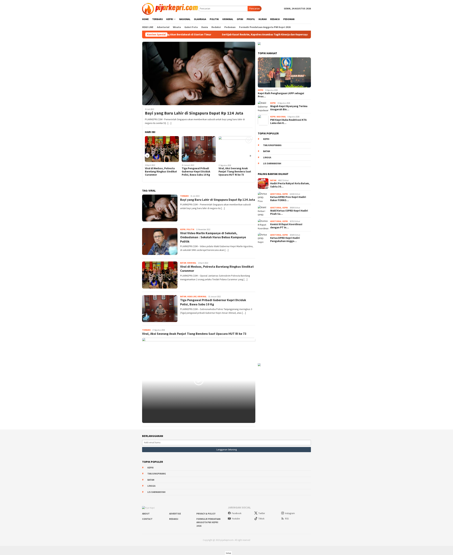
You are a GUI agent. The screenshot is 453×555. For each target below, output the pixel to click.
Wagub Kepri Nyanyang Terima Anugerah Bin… (288, 108)
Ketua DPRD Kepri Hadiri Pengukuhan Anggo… (285, 239)
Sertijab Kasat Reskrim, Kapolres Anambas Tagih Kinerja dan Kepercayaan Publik (243, 34)
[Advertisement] (284, 303)
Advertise (175, 513)
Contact (147, 518)
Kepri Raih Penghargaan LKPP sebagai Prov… (281, 95)
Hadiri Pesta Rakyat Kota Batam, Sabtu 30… (290, 185)
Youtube (236, 518)
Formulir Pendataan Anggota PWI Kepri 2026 (208, 522)
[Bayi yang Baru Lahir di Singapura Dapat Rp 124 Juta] (198, 73)
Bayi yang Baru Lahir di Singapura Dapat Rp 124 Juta (194, 113)
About (146, 513)
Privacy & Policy (205, 513)
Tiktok (261, 518)
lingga (267, 157)
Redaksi (173, 518)
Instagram (290, 513)
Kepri (183, 229)
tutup (228, 553)
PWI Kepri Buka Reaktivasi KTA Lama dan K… (288, 121)
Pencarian (254, 8)
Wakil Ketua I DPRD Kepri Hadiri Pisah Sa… (289, 212)
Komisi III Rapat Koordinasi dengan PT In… (286, 226)
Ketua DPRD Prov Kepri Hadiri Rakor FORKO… (288, 198)
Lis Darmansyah (272, 163)
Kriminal (191, 263)
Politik (190, 229)
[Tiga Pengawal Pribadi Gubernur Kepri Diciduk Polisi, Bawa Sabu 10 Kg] (162, 149)
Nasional (281, 116)
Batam (183, 263)
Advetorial (276, 194)
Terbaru (184, 196)
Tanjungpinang (272, 145)
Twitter (261, 513)
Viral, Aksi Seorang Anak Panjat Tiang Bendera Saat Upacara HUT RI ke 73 (198, 171)
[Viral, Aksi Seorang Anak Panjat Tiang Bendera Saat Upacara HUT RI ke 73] (199, 149)
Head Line (192, 296)
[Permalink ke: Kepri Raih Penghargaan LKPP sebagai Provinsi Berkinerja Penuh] (284, 72)
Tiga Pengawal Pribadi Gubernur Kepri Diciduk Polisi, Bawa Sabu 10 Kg (159, 171)
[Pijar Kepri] (170, 8)
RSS (287, 518)
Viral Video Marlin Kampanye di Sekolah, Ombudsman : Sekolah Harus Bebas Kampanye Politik (236, 173)
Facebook (236, 513)
